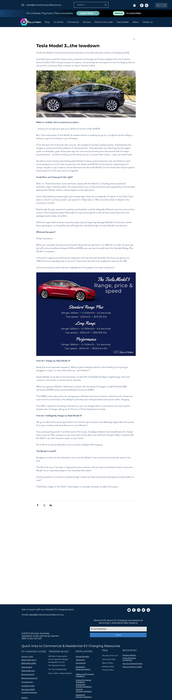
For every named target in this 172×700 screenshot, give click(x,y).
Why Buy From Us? (110, 656)
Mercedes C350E (28, 689)
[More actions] (134, 39)
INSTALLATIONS (84, 651)
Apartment (80, 660)
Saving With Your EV (56, 662)
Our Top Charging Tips (57, 669)
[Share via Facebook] (37, 505)
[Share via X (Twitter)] (44, 505)
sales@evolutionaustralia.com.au (43, 5)
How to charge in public (132, 667)
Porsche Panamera (29, 692)
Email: (25, 614)
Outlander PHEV (28, 686)
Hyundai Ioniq (27, 682)
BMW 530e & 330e (28, 663)
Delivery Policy (108, 667)
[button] (134, 5)
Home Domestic (82, 656)
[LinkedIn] (148, 610)
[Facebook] (142, 5)
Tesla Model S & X (28, 671)
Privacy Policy (108, 670)
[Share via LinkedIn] (50, 505)
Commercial (81, 663)
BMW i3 (25, 698)
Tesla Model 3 (26, 667)
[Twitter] (143, 610)
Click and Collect (109, 659)
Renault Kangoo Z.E (29, 678)
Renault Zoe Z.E (27, 674)
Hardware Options (83, 669)
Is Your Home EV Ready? (58, 659)
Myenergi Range (129, 655)
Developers (80, 667)
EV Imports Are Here (57, 665)
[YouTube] (129, 610)
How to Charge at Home (132, 663)
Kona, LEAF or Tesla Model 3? (60, 673)
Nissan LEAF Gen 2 (28, 660)
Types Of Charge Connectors (129, 659)
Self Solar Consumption (57, 656)
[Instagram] (146, 5)
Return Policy (107, 663)
